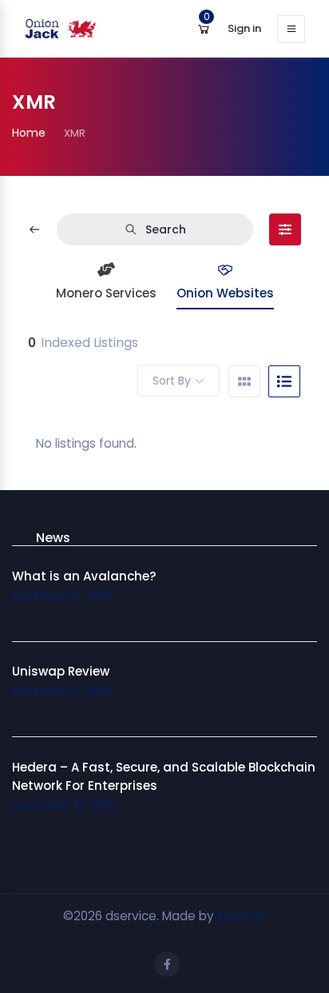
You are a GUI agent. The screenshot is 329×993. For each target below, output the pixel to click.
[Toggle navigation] (291, 29)
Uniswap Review (60, 671)
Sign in (244, 28)
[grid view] (244, 381)
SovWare (242, 916)
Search (165, 229)
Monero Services (106, 293)
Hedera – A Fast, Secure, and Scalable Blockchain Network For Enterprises (163, 776)
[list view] (284, 381)
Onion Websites (225, 293)
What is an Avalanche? (84, 576)
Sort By (172, 381)
